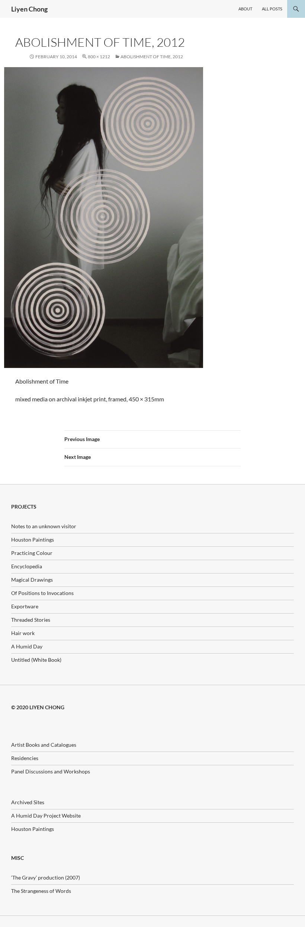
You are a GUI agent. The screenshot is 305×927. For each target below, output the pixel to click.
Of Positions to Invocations (42, 593)
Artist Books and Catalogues (43, 745)
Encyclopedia (26, 566)
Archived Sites (27, 802)
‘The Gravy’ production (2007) (45, 877)
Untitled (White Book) (36, 660)
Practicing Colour (31, 553)
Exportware (24, 606)
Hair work (23, 633)
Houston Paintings (32, 539)
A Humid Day (26, 646)
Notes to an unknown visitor (43, 526)
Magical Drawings (32, 579)
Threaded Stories (30, 620)
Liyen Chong (29, 9)
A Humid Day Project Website (46, 815)
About (245, 8)
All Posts (272, 8)
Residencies (24, 758)
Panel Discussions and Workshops (50, 771)
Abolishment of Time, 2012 (152, 56)
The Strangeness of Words (41, 891)
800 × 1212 (99, 56)
